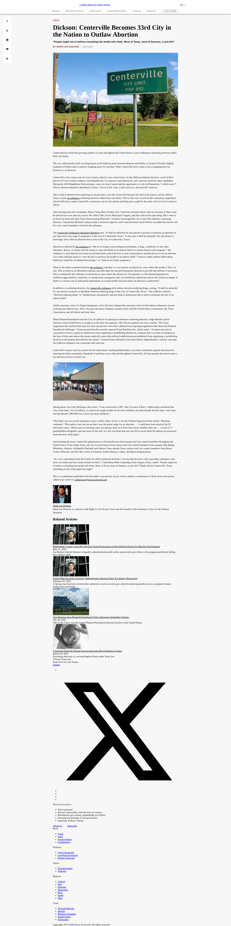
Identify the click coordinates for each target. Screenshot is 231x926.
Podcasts (95, 11)
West (60, 898)
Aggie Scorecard (66, 852)
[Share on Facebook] (7, 21)
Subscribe (170, 11)
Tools (136, 11)
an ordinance (73, 198)
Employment (64, 916)
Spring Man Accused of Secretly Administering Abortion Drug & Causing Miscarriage (95, 578)
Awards (61, 911)
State (60, 836)
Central (61, 881)
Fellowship (63, 919)
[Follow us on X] (118, 791)
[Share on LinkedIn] (7, 40)
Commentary (64, 842)
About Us (57, 825)
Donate (151, 11)
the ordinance (82, 246)
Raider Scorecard (66, 858)
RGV (60, 892)
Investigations (65, 839)
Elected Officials (66, 908)
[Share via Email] (7, 49)
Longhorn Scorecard (68, 855)
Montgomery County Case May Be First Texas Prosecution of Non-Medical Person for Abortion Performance (106, 546)
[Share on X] (7, 30)
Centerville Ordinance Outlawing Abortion (78, 232)
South (60, 895)
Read (55, 11)
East (60, 884)
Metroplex (63, 889)
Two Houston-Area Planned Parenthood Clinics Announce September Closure (91, 617)
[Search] (182, 5)
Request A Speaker (67, 914)
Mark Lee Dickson (68, 47)
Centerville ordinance (100, 288)
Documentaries (116, 11)
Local (56, 20)
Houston (62, 887)
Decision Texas (74, 11)
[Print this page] (7, 58)
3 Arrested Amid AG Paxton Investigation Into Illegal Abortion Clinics (87, 651)
